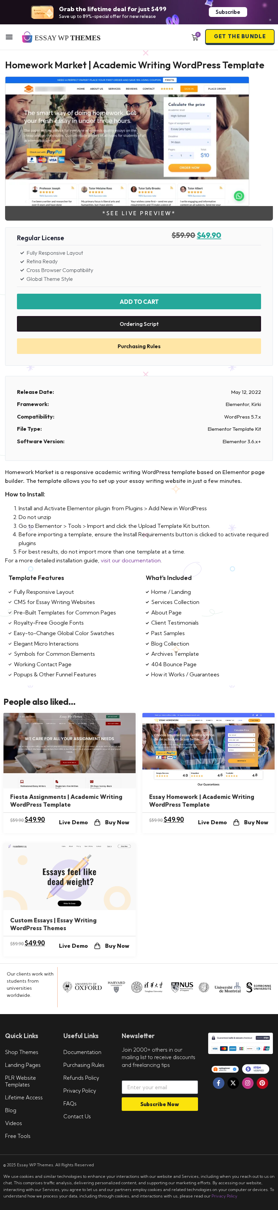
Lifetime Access (24, 1097)
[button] (9, 37)
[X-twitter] (233, 1083)
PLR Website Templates (20, 1081)
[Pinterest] (262, 1083)
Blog (10, 1110)
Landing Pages (23, 1065)
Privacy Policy (79, 1091)
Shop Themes (21, 1052)
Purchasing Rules (83, 1065)
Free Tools (18, 1136)
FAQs (70, 1103)
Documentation (82, 1052)
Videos (13, 1123)
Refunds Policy (81, 1078)
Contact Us (77, 1116)
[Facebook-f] (218, 1083)
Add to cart (139, 301)
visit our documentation (131, 560)
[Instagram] (248, 1083)
